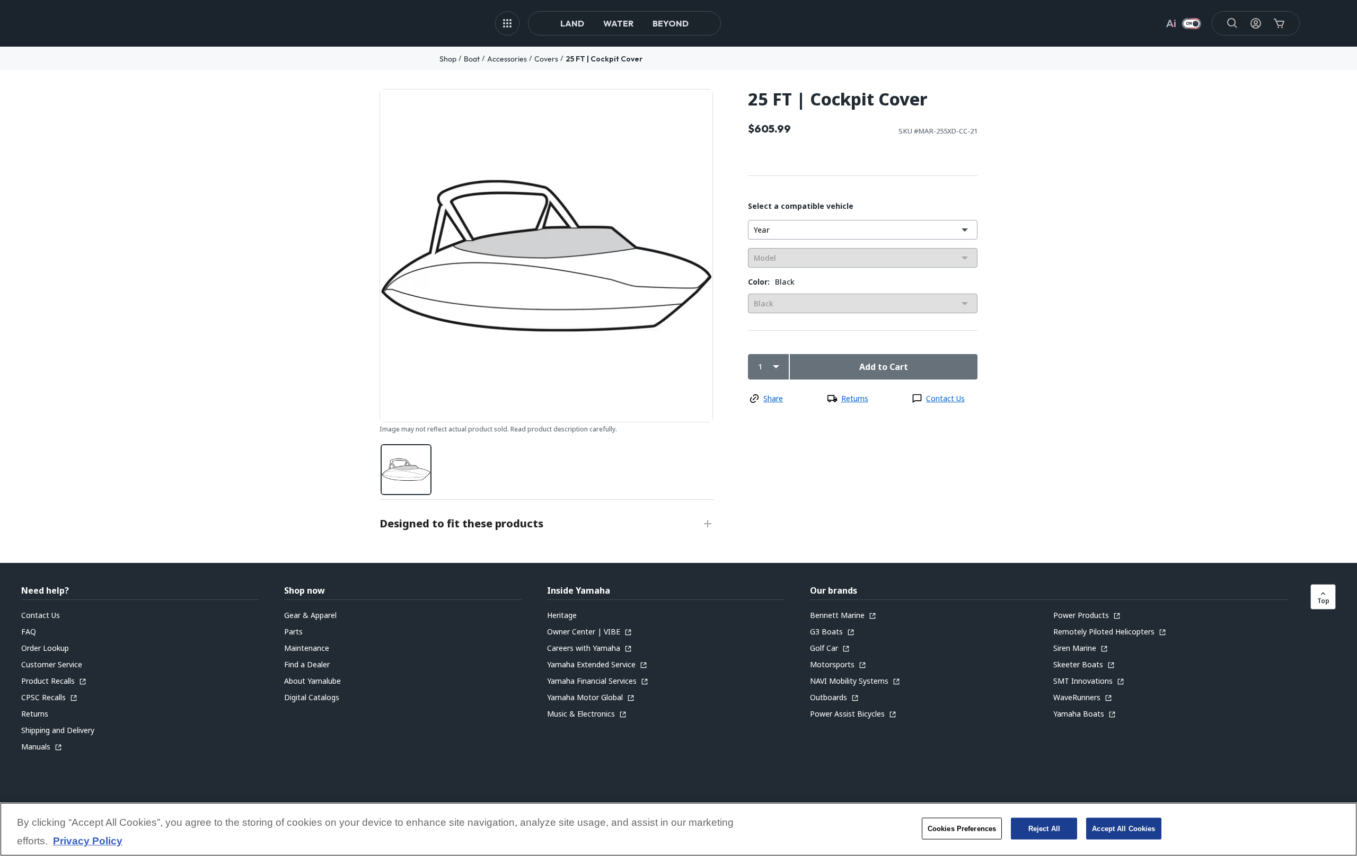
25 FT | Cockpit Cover (604, 59)
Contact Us (945, 398)
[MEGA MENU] (507, 23)
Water (618, 23)
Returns (854, 398)
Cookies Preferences (962, 828)
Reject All (1044, 828)
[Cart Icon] (1279, 23)
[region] (678, 829)
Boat (472, 59)
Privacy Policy (87, 841)
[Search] (1232, 23)
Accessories (507, 59)
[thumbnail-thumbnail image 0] (406, 469)
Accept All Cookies (1123, 828)
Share (773, 398)
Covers (546, 59)
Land (572, 23)
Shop (447, 59)
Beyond (671, 23)
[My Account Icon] (1255, 23)
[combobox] (862, 230)
